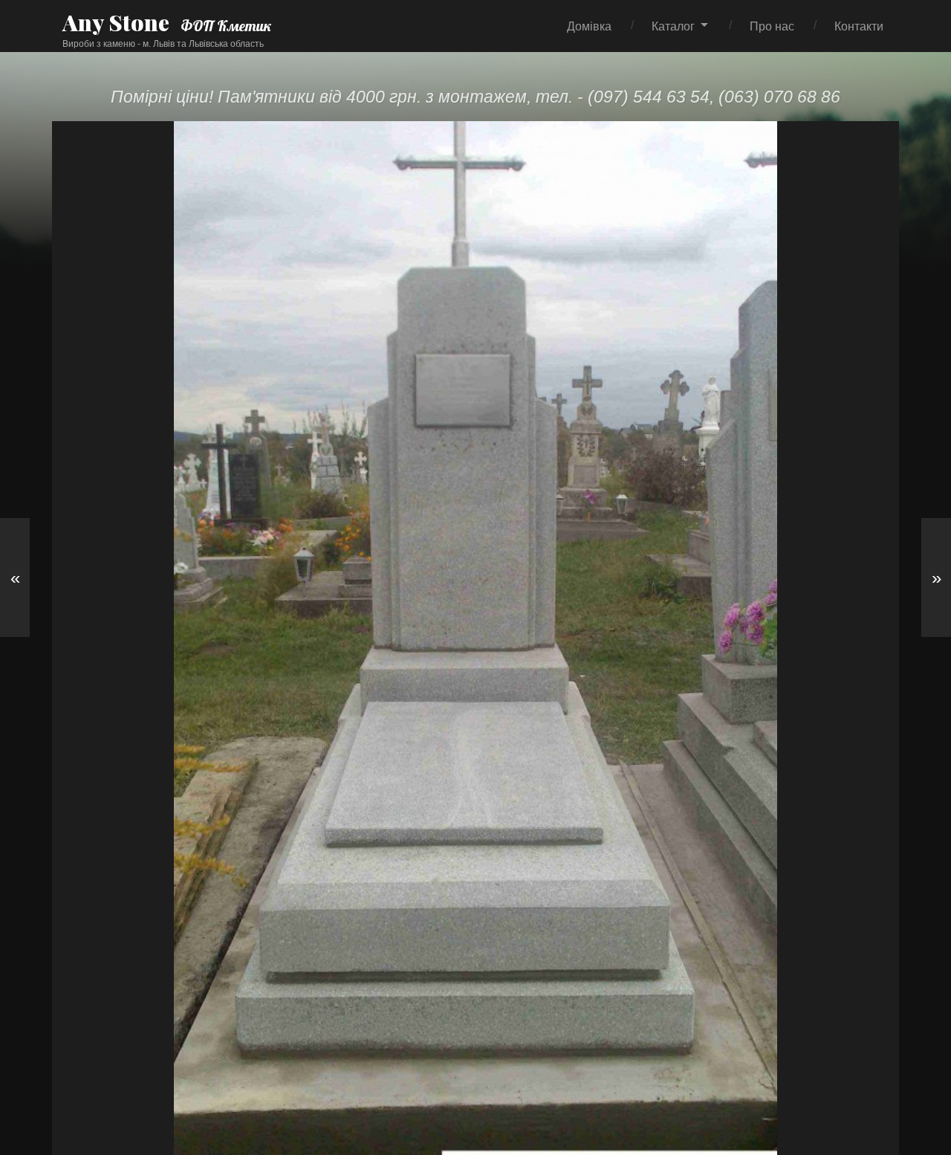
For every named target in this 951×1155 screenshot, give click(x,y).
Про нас (772, 26)
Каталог (673, 26)
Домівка (589, 26)
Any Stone (115, 22)
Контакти (858, 26)
